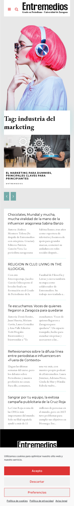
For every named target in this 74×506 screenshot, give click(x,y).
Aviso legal (61, 500)
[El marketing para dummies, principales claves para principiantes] (37, 151)
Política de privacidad (41, 500)
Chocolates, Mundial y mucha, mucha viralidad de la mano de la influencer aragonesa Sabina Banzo (35, 219)
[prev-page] (6, 196)
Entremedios (14, 184)
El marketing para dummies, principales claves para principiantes (29, 175)
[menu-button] (9, 9)
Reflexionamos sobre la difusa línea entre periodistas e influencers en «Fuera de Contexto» (35, 356)
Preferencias (37, 492)
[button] (16, 9)
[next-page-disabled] (13, 196)
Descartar (37, 481)
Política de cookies (17, 500)
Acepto (37, 471)
